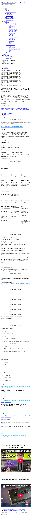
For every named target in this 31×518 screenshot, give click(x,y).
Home (4, 6)
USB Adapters (9, 16)
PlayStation (9, 10)
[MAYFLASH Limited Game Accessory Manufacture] (15, 2)
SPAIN (12, 109)
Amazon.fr (8, 109)
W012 (10, 43)
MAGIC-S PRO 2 (13, 30)
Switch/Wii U (9, 13)
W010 (10, 42)
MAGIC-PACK (13, 39)
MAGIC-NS (12, 33)
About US (8, 58)
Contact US (6, 55)
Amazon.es (13, 108)
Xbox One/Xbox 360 (11, 12)
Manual (8, 52)
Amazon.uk (19, 108)
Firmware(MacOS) (10, 45)
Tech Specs (6, 114)
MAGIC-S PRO (13, 29)
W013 (10, 51)
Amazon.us (3, 108)
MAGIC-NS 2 (12, 34)
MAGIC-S (11, 38)
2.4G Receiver (17, 109)
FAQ (7, 22)
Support (5, 21)
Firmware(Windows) (11, 24)
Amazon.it (3, 109)
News (4, 54)
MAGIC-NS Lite (13, 37)
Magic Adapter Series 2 (14, 49)
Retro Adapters (9, 17)
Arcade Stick (9, 14)
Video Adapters (9, 20)
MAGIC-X (11, 35)
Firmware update (7, 116)
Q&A (4, 117)
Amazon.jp (8, 108)
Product (5, 8)
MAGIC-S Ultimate (13, 31)
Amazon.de (24, 108)
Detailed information (8, 113)
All (7, 9)
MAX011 (11, 41)
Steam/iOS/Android (10, 18)
